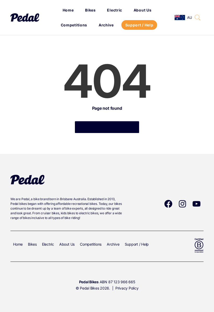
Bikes (90, 10)
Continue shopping (107, 126)
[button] (198, 17)
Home (68, 10)
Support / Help (139, 25)
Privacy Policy (127, 288)
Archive (106, 25)
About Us (143, 10)
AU (189, 17)
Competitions (74, 25)
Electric (114, 10)
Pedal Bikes (89, 288)
